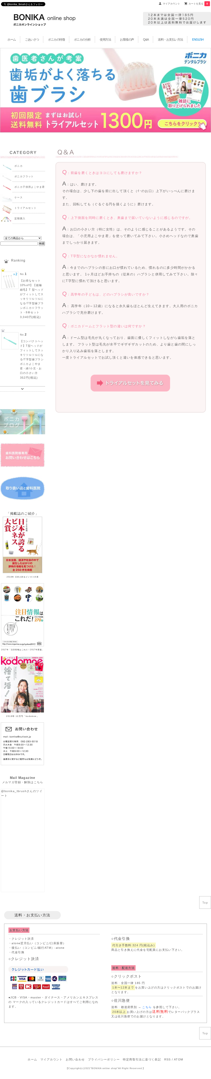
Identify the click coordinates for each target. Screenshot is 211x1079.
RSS (167, 1059)
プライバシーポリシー (104, 1059)
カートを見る (198, 3)
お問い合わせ (75, 1059)
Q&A (146, 39)
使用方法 (105, 39)
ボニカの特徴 (56, 39)
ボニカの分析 (82, 39)
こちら (147, 1007)
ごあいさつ (32, 39)
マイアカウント (171, 3)
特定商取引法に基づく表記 (142, 1059)
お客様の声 (127, 39)
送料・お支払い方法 (170, 39)
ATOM (178, 1059)
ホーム (11, 39)
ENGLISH (198, 39)
